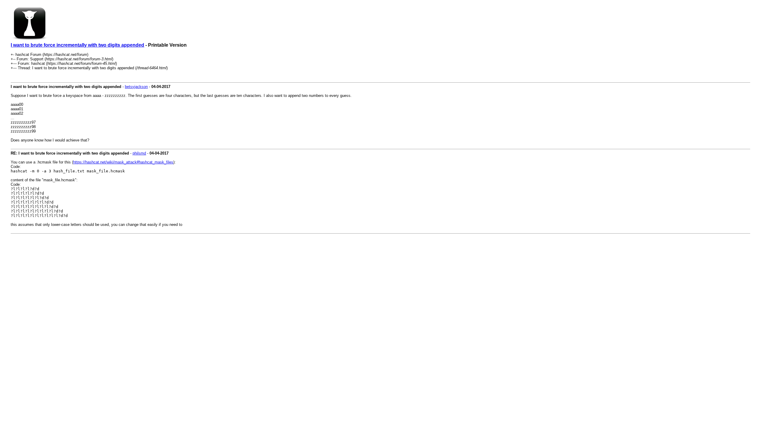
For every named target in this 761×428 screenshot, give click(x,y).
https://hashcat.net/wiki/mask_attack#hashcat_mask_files (123, 162)
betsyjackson (136, 86)
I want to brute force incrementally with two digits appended (77, 45)
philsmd (139, 153)
